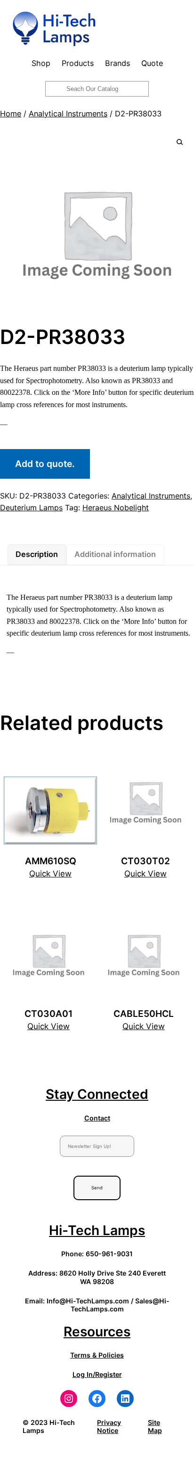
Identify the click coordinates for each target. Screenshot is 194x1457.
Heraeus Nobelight (115, 507)
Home (10, 113)
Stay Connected (97, 1094)
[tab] (37, 554)
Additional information (115, 554)
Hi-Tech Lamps (97, 1230)
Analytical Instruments (68, 113)
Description (37, 554)
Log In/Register (97, 1374)
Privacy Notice (109, 1426)
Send (97, 1187)
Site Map (155, 1426)
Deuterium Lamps (31, 507)
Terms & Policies (97, 1355)
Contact (97, 1118)
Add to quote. (45, 463)
